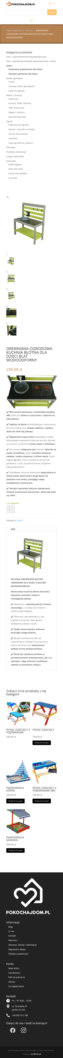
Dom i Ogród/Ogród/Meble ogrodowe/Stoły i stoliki (31, 61)
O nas (11, 931)
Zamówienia (14, 972)
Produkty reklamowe (16, 151)
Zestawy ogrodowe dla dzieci (23, 73)
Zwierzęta (11, 161)
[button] (7, 197)
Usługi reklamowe (15, 156)
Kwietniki (12, 138)
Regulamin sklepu (17, 949)
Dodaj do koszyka (33, 509)
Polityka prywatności (18, 953)
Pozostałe (11, 147)
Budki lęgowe (15, 164)
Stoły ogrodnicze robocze (20, 143)
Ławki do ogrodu (16, 90)
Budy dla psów (15, 168)
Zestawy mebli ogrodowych (21, 86)
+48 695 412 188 (20, 1015)
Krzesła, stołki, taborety (19, 103)
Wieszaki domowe (17, 116)
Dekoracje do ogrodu (18, 124)
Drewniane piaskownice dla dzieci (25, 69)
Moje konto (13, 968)
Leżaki (11, 81)
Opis (13, 529)
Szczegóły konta (16, 986)
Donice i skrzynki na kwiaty (21, 129)
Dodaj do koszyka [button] (42, 742)
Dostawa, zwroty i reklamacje (22, 944)
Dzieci (9, 65)
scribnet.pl (36, 1054)
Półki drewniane (16, 107)
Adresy (11, 981)
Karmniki (12, 178)
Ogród (9, 121)
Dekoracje (13, 98)
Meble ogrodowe (14, 78)
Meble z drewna (14, 95)
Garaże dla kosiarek (18, 133)
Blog (10, 926)
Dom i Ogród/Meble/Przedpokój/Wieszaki (26, 56)
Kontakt (12, 935)
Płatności (12, 940)
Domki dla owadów (17, 173)
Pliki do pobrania (16, 977)
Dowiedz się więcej (18, 747)
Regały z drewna (16, 112)
